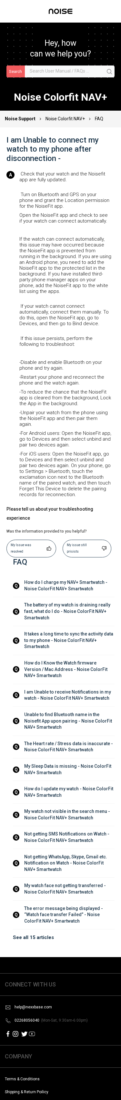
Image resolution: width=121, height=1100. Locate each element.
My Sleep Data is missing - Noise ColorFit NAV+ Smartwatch (68, 769)
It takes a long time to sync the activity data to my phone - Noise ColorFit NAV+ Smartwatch (69, 640)
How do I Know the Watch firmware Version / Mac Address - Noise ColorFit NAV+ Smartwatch (66, 669)
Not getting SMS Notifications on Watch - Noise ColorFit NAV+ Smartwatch (67, 837)
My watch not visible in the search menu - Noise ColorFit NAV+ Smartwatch (67, 814)
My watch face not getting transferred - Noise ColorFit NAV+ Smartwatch (65, 889)
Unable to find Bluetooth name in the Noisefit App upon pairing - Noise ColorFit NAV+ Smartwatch (68, 721)
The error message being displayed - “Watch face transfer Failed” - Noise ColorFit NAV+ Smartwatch (64, 915)
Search (15, 71)
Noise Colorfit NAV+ (65, 118)
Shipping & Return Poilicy (26, 1092)
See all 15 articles (33, 937)
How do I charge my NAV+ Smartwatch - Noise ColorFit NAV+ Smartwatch (66, 585)
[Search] (110, 71)
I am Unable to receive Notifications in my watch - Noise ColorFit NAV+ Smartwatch (68, 695)
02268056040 (51, 1020)
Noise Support (20, 118)
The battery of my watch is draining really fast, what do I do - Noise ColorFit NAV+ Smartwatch (67, 611)
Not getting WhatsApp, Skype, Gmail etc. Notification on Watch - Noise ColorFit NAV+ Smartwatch (66, 863)
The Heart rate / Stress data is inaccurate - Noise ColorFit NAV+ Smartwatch (69, 747)
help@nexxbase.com (33, 1007)
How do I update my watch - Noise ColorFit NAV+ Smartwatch (69, 792)
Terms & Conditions (22, 1079)
